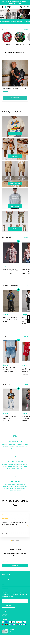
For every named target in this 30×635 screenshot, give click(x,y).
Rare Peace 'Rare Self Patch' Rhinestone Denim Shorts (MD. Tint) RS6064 (10, 369)
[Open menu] (2, 7)
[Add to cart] (18, 241)
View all (26, 29)
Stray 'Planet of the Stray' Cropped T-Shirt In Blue (10, 318)
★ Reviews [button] (28, 319)
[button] (28, 526)
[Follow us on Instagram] (5, 615)
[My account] (24, 7)
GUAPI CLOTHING (7, 273)
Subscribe (15, 565)
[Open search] (21, 7)
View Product (15, 97)
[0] (27, 7)
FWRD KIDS (6, 420)
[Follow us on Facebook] (3, 615)
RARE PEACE (6, 374)
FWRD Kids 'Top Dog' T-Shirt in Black (9, 417)
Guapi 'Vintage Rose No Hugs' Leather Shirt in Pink (10, 270)
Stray (5, 321)
